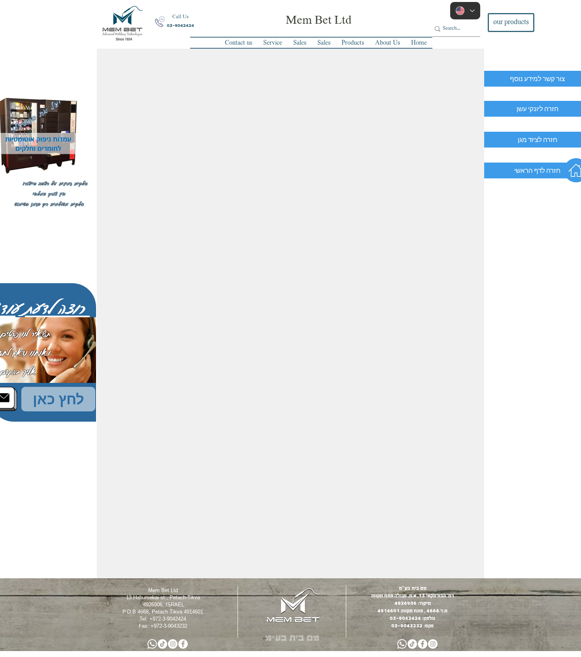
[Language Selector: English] (465, 10)
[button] (180, 17)
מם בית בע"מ (292, 637)
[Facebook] (183, 644)
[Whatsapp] (152, 644)
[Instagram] (172, 644)
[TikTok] (162, 644)
